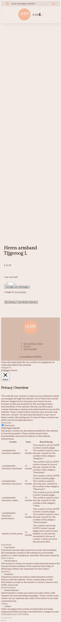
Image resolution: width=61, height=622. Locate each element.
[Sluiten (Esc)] (10, 617)
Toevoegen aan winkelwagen (17, 287)
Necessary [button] (6, 422)
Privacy (27, 346)
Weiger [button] (4, 367)
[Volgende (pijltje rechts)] (5, 620)
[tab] (10, 301)
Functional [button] (6, 544)
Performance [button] (7, 558)
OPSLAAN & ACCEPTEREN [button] (15, 614)
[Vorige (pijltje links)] (2, 620)
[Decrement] (5, 284)
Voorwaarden (30, 348)
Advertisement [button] (8, 587)
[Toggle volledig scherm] (5, 617)
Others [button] (4, 603)
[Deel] (8, 617)
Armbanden (20, 292)
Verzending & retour (33, 343)
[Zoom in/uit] (2, 617)
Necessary (9, 425)
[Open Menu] (41, 15)
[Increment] (15, 284)
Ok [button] (9, 367)
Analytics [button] (5, 571)
